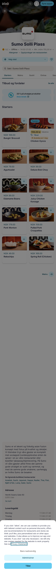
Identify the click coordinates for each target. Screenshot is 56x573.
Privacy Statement (19, 544)
